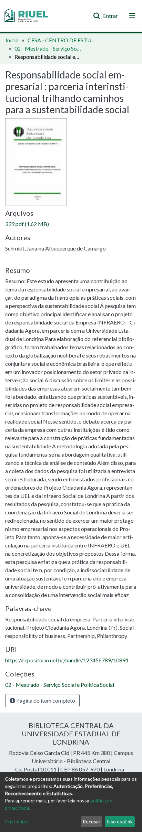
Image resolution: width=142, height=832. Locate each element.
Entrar (111, 15)
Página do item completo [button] (45, 700)
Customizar (17, 821)
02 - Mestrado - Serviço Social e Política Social (48, 48)
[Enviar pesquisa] (96, 16)
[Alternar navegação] (132, 16)
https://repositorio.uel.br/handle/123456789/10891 (67, 660)
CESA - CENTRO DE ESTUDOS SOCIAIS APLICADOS (62, 40)
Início (12, 40)
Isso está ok (119, 821)
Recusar (91, 821)
